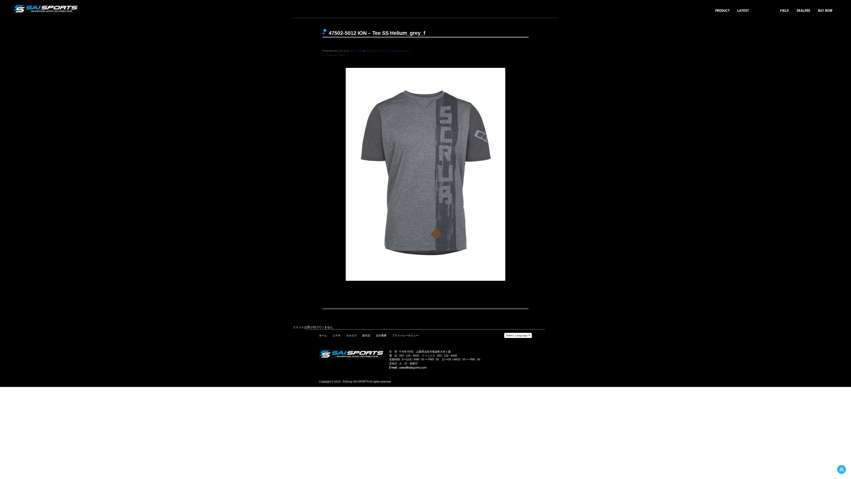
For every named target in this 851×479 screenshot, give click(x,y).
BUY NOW (825, 13)
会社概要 (381, 335)
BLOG (743, 13)
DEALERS (803, 13)
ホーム (323, 335)
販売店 (366, 335)
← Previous (330, 55)
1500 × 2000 (356, 50)
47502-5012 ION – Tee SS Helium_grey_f (388, 50)
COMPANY (764, 13)
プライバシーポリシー (405, 335)
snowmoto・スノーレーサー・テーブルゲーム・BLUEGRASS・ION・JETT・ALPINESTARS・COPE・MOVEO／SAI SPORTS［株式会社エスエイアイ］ (46, 8)
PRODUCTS (722, 13)
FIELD (784, 13)
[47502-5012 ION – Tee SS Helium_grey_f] (425, 174)
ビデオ (337, 335)
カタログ (351, 335)
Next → (343, 55)
